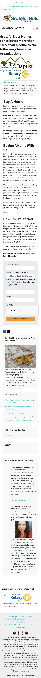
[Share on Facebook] (4, 331)
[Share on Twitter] (8, 331)
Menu (35, 27)
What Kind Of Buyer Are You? (17, 272)
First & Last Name (12, 264)
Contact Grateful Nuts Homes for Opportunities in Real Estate (20, 7)
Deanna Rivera (18, 500)
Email (8, 297)
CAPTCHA (9, 305)
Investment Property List (18, 616)
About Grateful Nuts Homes (15, 619)
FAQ (30, 616)
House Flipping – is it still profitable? (19, 417)
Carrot (34, 675)
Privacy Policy (20, 622)
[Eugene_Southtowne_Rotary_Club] (16, 597)
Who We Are (20, 2)
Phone (8, 288)
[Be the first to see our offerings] (20, 356)
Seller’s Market (10, 410)
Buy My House (31, 619)
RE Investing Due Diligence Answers (18, 420)
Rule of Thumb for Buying (14, 413)
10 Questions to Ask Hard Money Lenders (20, 406)
